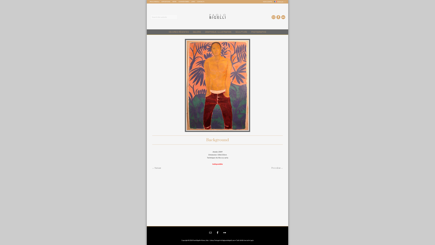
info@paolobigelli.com (228, 240)
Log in (252, 240)
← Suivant (156, 168)
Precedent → (277, 168)
